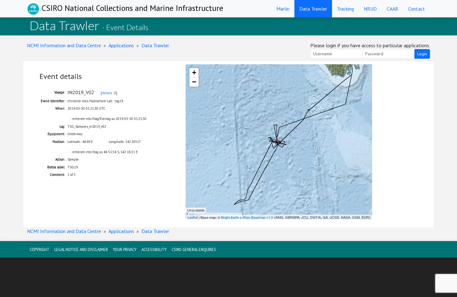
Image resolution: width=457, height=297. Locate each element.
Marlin (282, 9)
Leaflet (192, 217)
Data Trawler (313, 9)
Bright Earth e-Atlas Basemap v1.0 (247, 217)
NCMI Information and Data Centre (64, 45)
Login (422, 54)
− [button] (194, 82)
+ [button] (194, 72)
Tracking (345, 9)
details (107, 93)
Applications (121, 45)
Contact (416, 9)
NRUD (370, 9)
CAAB (392, 9)
